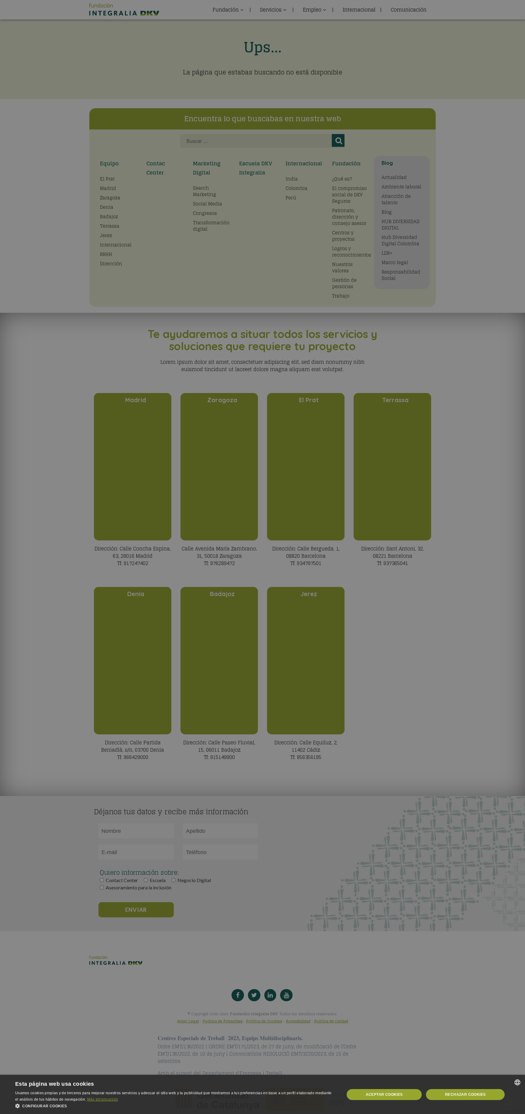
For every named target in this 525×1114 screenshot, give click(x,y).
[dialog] (262, 1094)
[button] (175, 1106)
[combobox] (517, 1082)
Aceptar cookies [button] (384, 1094)
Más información (102, 1099)
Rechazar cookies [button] (465, 1094)
